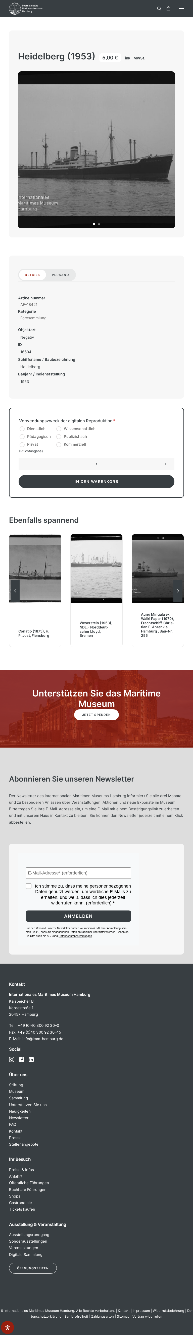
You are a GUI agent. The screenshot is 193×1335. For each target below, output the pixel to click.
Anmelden (78, 916)
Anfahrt (15, 1176)
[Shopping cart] (166, 8)
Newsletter (19, 1117)
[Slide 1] (93, 224)
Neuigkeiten (20, 1111)
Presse (15, 1137)
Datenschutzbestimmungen (75, 935)
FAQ (12, 1124)
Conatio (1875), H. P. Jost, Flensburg (33, 633)
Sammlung (18, 1098)
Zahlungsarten (102, 1316)
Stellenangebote (23, 1144)
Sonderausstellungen (28, 1241)
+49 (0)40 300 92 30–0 (38, 1025)
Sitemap (123, 1316)
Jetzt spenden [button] (96, 715)
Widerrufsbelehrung (168, 1311)
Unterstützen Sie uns (28, 1104)
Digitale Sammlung (25, 1254)
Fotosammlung (33, 317)
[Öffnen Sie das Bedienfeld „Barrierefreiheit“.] (7, 1327)
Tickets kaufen (22, 1209)
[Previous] (15, 602)
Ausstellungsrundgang (29, 1234)
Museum (16, 1091)
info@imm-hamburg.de (42, 1038)
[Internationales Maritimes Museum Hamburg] (34, 8)
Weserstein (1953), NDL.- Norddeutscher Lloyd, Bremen (96, 629)
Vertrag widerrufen (147, 1316)
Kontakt (15, 1131)
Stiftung (16, 1084)
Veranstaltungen (23, 1247)
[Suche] (157, 8)
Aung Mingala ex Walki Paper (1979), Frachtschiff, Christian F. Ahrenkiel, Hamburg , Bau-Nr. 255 (157, 625)
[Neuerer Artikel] (178, 602)
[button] (181, 8)
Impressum (141, 1311)
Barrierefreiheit (76, 1316)
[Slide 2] (99, 224)
